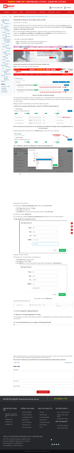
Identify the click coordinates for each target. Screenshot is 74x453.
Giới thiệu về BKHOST (27, 412)
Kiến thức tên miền (6, 37)
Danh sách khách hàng (62, 428)
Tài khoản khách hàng (5, 27)
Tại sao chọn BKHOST (27, 414)
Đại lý (58, 12)
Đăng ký (69, 7)
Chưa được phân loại (5, 80)
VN (68, 12)
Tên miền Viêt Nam (6, 34)
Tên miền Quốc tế (6, 31)
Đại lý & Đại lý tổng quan (62, 425)
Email (21, 12)
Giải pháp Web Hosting (62, 418)
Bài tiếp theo (68, 362)
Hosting (14, 12)
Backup (5, 78)
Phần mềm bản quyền (45, 422)
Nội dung (15, 369)
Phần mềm (42, 12)
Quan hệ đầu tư (25, 419)
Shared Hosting (43, 414)
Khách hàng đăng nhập (57, 7)
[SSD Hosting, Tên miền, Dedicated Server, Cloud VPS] (9, 6)
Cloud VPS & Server (31, 12)
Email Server (5, 58)
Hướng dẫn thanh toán (27, 417)
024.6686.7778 (60, 398)
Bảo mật (6, 77)
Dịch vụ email (7, 53)
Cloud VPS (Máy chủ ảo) (5, 64)
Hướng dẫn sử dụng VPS (7, 70)
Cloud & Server (43, 419)
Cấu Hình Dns (7, 39)
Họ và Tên (16, 381)
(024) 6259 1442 (9, 422)
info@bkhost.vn (8, 419)
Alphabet (4, 88)
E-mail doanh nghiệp (44, 417)
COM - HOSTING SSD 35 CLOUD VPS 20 (37, 1)
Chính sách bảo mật (26, 427)
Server (5, 72)
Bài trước (17, 362)
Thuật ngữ (4, 90)
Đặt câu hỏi (4, 92)
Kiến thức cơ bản (6, 86)
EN (70, 12)
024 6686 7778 (8, 424)
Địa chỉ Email (16, 386)
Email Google (5, 56)
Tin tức (41, 427)
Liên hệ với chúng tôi (26, 422)
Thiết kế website (43, 425)
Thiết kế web (51, 12)
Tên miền (6, 29)
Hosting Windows (6, 45)
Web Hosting (7, 40)
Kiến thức (16, 16)
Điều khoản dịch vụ (26, 425)
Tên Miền (6, 12)
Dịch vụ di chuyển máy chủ (63, 412)
